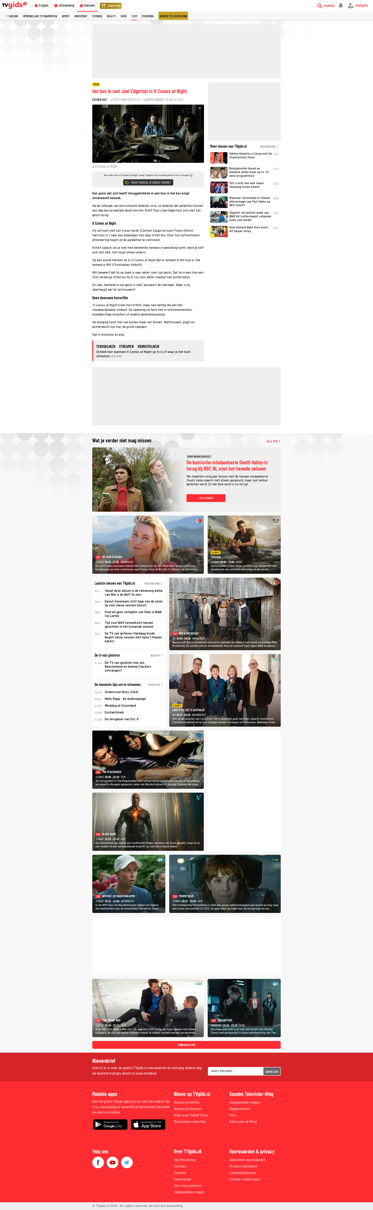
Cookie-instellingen (244, 1179)
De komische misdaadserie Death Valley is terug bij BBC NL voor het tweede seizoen (227, 465)
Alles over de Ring (243, 1122)
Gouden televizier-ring (173, 16)
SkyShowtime (184, 1160)
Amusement (80, 16)
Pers (232, 1115)
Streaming (148, 16)
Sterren (97, 16)
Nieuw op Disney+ (188, 1109)
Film (134, 16)
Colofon (180, 1173)
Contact (180, 1166)
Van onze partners (188, 1186)
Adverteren (182, 1179)
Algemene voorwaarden (247, 1160)
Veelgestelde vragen (244, 1103)
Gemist (66, 16)
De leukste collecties (190, 1122)
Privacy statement (243, 1166)
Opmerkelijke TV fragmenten (40, 16)
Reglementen (239, 1109)
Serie (124, 16)
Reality (111, 16)
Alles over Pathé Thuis (191, 1115)
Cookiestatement (242, 1173)
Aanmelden (271, 1071)
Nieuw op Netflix (187, 1103)
